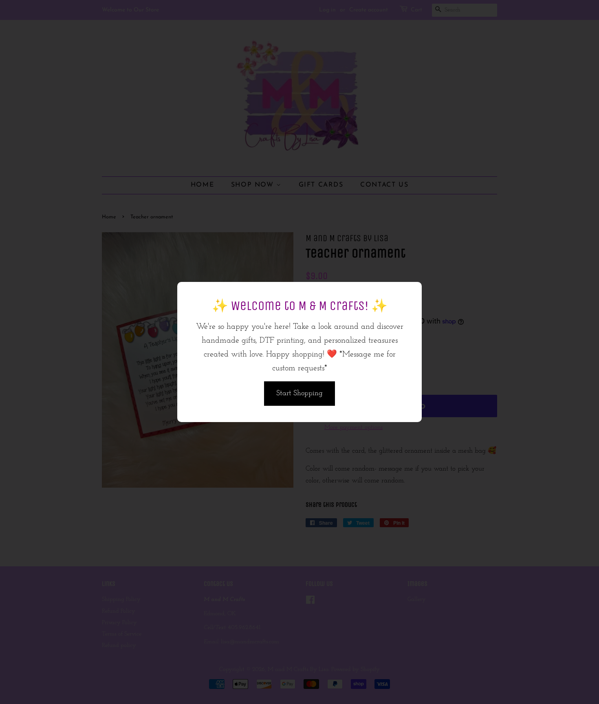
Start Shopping (299, 393)
